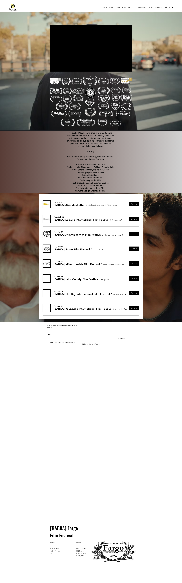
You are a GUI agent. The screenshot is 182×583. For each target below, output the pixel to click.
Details (57, 565)
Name (49, 327)
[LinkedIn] (172, 7)
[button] (69, 205)
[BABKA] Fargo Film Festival (64, 531)
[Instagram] (166, 7)
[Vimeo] (169, 7)
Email (49, 334)
